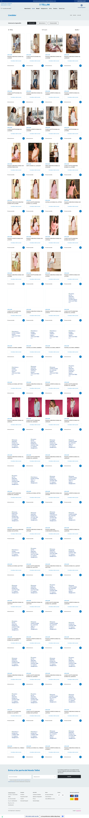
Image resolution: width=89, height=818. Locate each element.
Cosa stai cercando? (6, 8)
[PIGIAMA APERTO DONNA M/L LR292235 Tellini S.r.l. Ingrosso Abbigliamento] (73, 407)
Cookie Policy (18, 810)
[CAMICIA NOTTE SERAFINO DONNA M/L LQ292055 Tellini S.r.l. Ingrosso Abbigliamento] (73, 662)
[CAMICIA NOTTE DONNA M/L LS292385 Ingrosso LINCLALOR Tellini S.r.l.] (54, 116)
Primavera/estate (53, 23)
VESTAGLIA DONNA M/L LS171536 (53, 202)
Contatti (22, 798)
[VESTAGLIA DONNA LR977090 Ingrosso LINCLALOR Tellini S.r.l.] (16, 371)
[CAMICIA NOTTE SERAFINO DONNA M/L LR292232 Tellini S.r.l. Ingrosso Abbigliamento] (35, 443)
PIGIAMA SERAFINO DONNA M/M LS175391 (34, 239)
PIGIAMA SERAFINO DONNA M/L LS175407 (34, 312)
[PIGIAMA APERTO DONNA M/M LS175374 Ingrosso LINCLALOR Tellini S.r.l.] (16, 225)
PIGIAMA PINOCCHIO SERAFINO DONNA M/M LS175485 (15, 202)
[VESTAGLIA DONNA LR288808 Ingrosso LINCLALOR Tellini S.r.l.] (35, 334)
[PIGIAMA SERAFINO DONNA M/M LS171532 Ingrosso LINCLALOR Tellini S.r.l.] (54, 261)
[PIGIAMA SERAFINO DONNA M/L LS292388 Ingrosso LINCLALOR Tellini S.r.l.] (54, 43)
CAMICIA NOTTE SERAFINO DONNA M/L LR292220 (14, 493)
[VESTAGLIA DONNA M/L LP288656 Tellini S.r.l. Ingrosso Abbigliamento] (35, 735)
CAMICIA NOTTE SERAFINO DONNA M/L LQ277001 (33, 566)
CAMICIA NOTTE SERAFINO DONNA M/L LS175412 (14, 312)
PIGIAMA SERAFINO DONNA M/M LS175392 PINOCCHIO (15, 166)
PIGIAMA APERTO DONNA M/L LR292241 (52, 384)
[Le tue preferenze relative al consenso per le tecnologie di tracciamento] (2, 817)
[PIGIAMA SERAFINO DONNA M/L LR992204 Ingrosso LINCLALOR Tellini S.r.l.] (35, 371)
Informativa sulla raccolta (32, 816)
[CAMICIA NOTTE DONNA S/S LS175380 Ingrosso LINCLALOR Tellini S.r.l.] (73, 116)
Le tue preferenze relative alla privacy (50, 816)
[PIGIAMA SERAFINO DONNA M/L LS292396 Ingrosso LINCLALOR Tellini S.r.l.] (35, 80)
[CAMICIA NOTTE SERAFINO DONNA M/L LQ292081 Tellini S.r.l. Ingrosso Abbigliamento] (54, 589)
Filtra (11, 29)
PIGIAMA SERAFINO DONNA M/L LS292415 (15, 57)
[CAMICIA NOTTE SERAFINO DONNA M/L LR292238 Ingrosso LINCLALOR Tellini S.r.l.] (73, 371)
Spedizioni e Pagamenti (37, 796)
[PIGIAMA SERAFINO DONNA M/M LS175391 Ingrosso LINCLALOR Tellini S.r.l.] (35, 225)
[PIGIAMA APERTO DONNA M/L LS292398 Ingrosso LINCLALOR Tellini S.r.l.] (73, 80)
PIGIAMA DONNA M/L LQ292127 (72, 566)
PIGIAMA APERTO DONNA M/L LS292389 (34, 130)
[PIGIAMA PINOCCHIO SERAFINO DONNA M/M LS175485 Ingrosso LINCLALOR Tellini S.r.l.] (16, 189)
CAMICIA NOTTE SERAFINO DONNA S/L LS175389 (71, 166)
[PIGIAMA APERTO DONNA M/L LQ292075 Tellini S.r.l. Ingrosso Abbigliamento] (54, 625)
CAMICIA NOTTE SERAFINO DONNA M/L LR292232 (33, 457)
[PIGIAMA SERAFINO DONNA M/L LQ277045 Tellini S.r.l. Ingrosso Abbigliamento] (35, 589)
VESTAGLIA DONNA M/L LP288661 (15, 747)
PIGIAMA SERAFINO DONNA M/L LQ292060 (53, 675)
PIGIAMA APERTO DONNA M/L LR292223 (71, 457)
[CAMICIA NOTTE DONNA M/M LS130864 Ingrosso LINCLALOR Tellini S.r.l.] (35, 261)
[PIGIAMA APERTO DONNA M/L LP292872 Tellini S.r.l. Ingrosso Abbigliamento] (54, 735)
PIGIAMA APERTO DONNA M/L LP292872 (52, 748)
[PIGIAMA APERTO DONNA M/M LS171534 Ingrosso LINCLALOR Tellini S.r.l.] (73, 261)
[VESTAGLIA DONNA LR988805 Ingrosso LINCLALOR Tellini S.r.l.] (73, 334)
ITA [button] (1, 1)
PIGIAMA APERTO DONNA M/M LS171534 (72, 275)
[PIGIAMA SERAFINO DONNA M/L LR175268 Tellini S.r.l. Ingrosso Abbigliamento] (35, 516)
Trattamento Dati (11, 810)
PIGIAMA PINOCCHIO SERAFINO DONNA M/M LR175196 (15, 530)
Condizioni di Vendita (37, 794)
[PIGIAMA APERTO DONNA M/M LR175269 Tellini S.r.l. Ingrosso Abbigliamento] (73, 480)
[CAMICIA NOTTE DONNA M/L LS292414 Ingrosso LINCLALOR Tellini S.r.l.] (35, 43)
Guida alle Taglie (36, 800)
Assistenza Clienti (81, 1)
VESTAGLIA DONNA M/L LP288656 (34, 747)
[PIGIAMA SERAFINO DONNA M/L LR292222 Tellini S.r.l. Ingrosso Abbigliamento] (54, 443)
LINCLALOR (9, 54)
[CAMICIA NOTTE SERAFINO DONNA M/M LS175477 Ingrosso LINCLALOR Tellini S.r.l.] (73, 225)
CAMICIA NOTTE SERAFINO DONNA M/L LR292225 (33, 421)
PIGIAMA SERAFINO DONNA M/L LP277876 (72, 748)
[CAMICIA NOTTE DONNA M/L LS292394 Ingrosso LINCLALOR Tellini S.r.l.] (16, 116)
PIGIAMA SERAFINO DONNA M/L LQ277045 (34, 603)
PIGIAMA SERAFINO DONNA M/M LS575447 (72, 202)
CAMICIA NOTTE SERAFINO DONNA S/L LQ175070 (14, 712)
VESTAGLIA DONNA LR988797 (52, 347)
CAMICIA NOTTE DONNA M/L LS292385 (52, 130)
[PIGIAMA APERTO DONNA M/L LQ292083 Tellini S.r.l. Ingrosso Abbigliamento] (73, 589)
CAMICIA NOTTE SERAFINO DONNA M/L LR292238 (71, 384)
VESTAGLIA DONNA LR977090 (15, 384)
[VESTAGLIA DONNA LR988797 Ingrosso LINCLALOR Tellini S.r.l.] (54, 334)
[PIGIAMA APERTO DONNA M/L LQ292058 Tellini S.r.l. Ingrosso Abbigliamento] (35, 625)
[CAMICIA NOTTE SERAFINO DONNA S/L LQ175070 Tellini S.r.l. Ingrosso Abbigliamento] (16, 698)
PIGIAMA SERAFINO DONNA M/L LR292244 (15, 457)
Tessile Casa (61, 8)
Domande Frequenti (24, 800)
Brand (37, 8)
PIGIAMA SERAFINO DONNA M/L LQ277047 (15, 603)
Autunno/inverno (42, 23)
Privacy (34, 798)
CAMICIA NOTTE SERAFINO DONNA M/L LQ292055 (71, 675)
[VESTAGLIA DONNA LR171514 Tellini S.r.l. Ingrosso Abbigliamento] (35, 480)
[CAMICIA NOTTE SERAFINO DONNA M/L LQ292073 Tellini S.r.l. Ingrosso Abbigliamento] (16, 625)
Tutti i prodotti (32, 23)
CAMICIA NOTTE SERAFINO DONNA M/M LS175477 (71, 239)
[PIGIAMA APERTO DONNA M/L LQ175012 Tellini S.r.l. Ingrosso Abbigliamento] (54, 698)
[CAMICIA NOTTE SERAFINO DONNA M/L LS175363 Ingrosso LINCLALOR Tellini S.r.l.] (73, 298)
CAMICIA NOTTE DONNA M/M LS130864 (33, 275)
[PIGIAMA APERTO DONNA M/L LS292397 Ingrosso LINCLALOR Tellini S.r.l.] (54, 80)
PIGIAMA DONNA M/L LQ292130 (72, 638)
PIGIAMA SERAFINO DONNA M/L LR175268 (34, 530)
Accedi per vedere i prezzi (16, 60)
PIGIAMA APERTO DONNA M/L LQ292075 (52, 639)
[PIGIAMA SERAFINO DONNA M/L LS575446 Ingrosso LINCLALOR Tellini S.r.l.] (54, 225)
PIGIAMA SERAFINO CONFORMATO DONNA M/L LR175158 (52, 530)
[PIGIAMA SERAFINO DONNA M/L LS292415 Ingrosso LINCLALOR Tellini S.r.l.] (16, 43)
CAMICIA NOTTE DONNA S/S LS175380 (71, 130)
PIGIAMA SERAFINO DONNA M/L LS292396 (34, 93)
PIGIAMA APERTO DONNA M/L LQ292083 (71, 603)
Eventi (33, 8)
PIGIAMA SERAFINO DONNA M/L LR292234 (53, 421)
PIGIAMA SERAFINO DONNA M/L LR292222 (53, 457)
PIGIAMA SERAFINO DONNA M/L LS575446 (53, 239)
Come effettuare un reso (50, 798)
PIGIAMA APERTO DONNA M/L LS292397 (52, 93)
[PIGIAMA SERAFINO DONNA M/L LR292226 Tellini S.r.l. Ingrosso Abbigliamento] (16, 407)
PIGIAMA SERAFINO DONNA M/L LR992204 (34, 384)
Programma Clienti (24, 796)
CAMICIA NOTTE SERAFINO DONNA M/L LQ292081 (52, 603)
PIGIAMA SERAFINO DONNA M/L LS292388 (53, 57)
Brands (74, 15)
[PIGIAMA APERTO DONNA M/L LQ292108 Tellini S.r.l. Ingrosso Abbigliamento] (73, 516)
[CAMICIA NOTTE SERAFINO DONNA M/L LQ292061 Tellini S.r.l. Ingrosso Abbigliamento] (35, 662)
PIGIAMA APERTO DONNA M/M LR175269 (72, 493)
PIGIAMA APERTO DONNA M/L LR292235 (71, 421)
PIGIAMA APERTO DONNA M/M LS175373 (53, 312)
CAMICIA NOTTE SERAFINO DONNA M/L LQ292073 (14, 639)
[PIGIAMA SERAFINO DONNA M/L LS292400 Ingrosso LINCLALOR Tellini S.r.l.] (73, 43)
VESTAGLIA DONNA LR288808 (33, 347)
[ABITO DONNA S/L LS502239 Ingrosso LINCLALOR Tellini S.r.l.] (35, 152)
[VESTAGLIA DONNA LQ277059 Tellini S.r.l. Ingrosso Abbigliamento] (16, 553)
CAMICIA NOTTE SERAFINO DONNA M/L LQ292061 (33, 675)
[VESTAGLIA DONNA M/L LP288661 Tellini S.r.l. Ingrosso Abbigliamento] (16, 735)
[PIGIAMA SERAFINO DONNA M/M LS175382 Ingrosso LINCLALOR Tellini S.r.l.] (16, 261)
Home (71, 15)
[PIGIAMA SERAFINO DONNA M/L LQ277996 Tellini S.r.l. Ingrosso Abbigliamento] (54, 553)
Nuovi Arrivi (27, 8)
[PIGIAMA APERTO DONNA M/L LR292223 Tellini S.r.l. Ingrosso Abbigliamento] (73, 443)
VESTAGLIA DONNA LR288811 (14, 347)
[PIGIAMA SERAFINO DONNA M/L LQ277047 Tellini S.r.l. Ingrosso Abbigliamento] (16, 589)
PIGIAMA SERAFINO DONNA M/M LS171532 (53, 275)
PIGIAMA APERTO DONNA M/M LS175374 (15, 239)
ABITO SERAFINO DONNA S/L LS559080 (52, 166)
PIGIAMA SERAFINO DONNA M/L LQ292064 (15, 675)
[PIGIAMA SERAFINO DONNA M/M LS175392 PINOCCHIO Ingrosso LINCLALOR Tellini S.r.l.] (16, 152)
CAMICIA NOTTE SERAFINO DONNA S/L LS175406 (33, 202)
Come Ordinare (48, 796)
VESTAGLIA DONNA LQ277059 (15, 566)
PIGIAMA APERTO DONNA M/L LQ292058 (34, 639)
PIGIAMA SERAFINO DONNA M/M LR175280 (53, 493)
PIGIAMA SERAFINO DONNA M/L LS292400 (72, 57)
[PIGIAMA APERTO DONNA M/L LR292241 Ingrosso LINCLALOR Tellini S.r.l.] (54, 371)
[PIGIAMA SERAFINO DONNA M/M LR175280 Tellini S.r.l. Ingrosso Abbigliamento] (54, 480)
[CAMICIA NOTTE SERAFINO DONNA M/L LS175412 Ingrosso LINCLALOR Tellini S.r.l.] (16, 298)
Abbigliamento (44, 8)
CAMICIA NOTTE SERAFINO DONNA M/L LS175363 (71, 312)
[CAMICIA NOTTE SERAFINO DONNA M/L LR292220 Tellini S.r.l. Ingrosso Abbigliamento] (16, 480)
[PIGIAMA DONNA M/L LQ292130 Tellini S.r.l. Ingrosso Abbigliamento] (73, 625)
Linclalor (79, 15)
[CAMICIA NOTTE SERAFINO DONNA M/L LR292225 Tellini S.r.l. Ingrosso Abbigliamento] (35, 407)
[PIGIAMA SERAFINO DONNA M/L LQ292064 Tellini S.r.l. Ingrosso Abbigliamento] (16, 662)
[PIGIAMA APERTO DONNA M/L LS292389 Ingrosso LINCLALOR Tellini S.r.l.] (35, 116)
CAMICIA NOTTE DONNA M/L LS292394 (14, 130)
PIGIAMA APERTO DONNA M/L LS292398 (71, 93)
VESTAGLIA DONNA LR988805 (71, 347)
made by (74, 810)
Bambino (55, 8)
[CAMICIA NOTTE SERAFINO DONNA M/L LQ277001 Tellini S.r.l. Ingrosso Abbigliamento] (35, 553)
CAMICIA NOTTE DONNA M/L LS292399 (14, 93)
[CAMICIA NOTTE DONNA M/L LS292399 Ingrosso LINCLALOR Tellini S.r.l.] (16, 80)
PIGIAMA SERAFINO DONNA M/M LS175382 (15, 275)
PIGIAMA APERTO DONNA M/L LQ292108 (71, 530)
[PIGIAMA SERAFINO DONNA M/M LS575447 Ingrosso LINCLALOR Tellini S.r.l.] (73, 189)
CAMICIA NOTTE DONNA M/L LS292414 (33, 57)
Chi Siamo (22, 794)
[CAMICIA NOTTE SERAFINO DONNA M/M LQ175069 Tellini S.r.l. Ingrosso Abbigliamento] (35, 698)
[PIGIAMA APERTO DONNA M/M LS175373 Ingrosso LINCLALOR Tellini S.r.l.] (54, 298)
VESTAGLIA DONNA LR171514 (33, 493)
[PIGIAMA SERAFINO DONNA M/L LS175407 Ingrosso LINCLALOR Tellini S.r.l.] (35, 298)
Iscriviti (69, 776)
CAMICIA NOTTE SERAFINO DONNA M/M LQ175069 (33, 712)
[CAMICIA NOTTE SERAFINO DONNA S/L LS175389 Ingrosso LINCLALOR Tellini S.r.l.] (73, 152)
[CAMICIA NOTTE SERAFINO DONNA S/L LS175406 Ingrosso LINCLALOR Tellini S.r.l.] (35, 189)
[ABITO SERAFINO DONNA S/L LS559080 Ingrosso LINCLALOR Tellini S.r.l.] (54, 152)
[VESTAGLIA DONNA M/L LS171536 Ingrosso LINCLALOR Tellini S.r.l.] (54, 189)
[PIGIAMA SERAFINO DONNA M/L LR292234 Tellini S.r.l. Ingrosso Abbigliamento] (54, 407)
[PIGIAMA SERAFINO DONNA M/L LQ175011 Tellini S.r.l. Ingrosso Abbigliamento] (73, 698)
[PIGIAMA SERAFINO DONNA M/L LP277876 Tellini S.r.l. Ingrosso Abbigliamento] (73, 735)
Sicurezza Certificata (49, 794)
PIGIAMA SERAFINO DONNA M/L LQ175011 (72, 712)
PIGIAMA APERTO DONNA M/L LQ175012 (52, 712)
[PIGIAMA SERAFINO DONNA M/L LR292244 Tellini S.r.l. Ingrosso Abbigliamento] (16, 443)
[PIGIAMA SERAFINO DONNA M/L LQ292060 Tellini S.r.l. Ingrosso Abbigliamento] (54, 662)
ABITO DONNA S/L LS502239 (33, 165)
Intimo (50, 8)
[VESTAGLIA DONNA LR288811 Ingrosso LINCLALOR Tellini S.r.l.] (16, 334)
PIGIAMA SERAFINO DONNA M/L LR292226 (15, 421)
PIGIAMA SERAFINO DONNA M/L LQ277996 (53, 566)
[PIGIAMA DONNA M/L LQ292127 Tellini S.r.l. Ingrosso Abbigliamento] (73, 553)
